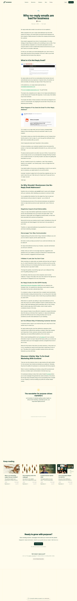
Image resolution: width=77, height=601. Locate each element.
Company (40, 2)
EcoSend (42, 337)
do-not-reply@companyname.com (30, 89)
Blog (38, 10)
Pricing (51, 2)
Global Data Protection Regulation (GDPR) (31, 285)
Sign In (65, 2)
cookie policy (46, 598)
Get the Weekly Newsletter (38, 558)
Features (26, 2)
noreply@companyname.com (28, 86)
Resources (33, 2)
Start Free (71, 2)
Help (46, 2)
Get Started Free (38, 543)
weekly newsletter (32, 555)
